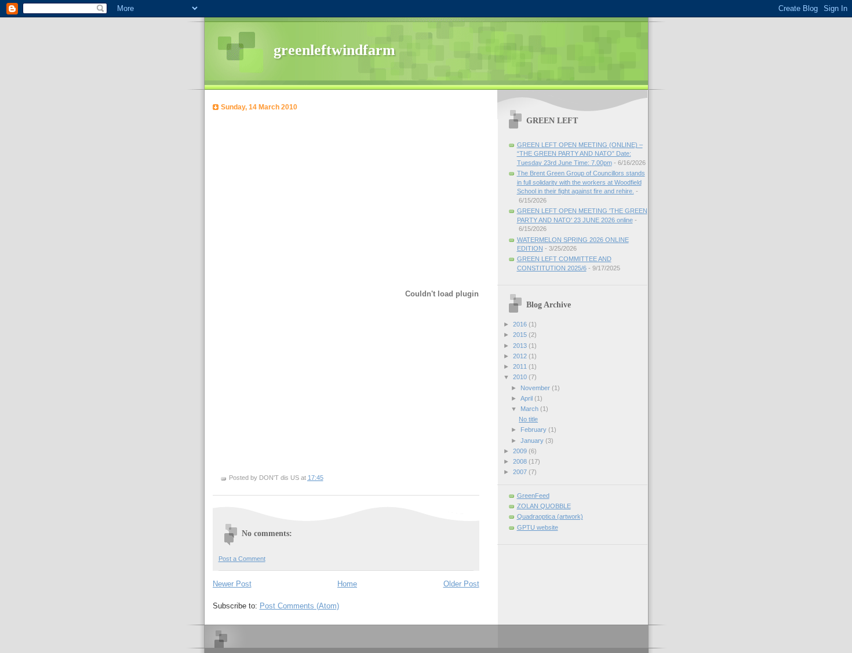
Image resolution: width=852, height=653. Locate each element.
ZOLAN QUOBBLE (544, 505)
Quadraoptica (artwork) (550, 516)
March (530, 408)
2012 (521, 356)
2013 (521, 345)
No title (528, 419)
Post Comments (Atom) (299, 605)
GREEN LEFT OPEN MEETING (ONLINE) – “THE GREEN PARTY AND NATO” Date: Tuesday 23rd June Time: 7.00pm (580, 153)
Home (347, 583)
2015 (521, 334)
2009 (521, 450)
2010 (521, 376)
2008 (521, 461)
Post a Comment (242, 558)
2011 (521, 366)
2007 (521, 471)
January (532, 440)
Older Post (461, 583)
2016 (521, 324)
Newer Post (232, 583)
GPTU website (537, 527)
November (536, 387)
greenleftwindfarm (334, 50)
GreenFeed (533, 495)
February (534, 429)
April (527, 398)
